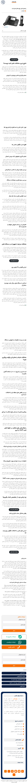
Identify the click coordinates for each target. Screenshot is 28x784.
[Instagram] (12, 771)
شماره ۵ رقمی (21, 217)
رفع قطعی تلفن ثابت (14, 509)
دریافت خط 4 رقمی (14, 552)
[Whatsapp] (22, 771)
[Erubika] (9, 771)
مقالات (22, 11)
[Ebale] (14, 774)
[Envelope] (15, 771)
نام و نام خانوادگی (22, 619)
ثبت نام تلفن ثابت (14, 260)
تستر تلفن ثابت (14, 59)
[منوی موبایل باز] (25, 2)
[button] (2, 30)
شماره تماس (23, 625)
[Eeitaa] (5, 771)
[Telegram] (19, 771)
